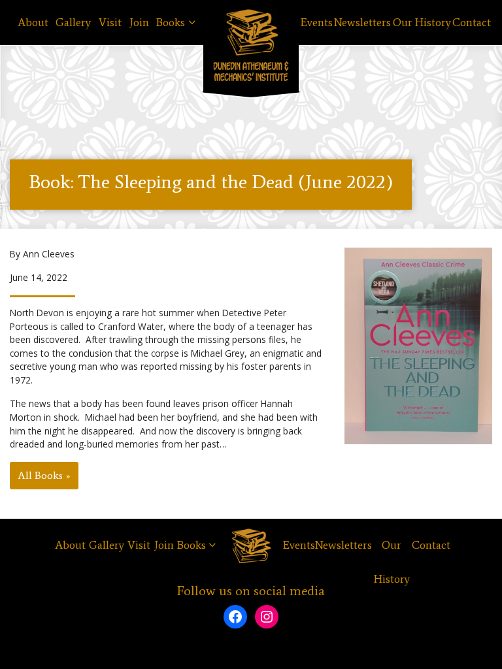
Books (170, 22)
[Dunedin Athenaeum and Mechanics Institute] (251, 45)
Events (317, 22)
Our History (422, 22)
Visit (110, 22)
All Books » (44, 475)
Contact (471, 22)
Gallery (73, 22)
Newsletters (362, 22)
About (33, 22)
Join (139, 22)
